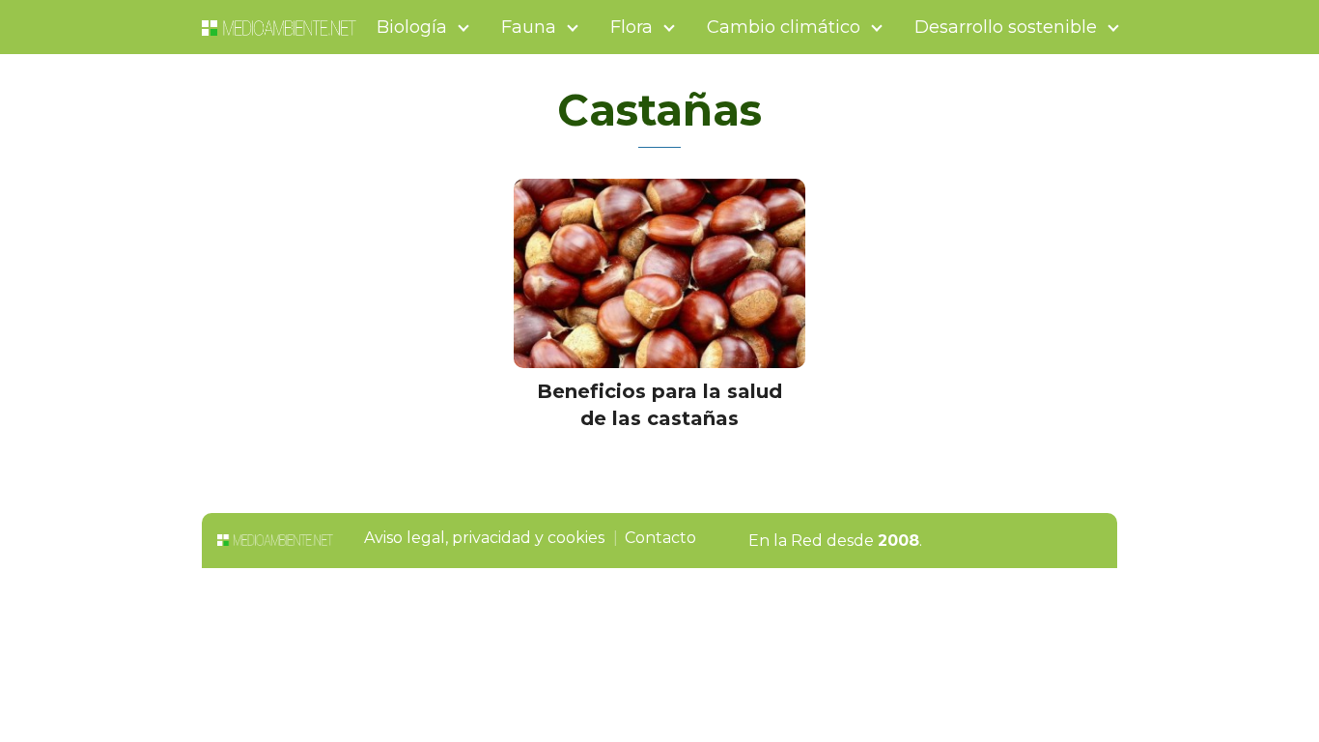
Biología (412, 27)
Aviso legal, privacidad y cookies (484, 537)
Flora (631, 27)
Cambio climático (783, 27)
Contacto (660, 537)
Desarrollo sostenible (1005, 27)
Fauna (528, 27)
